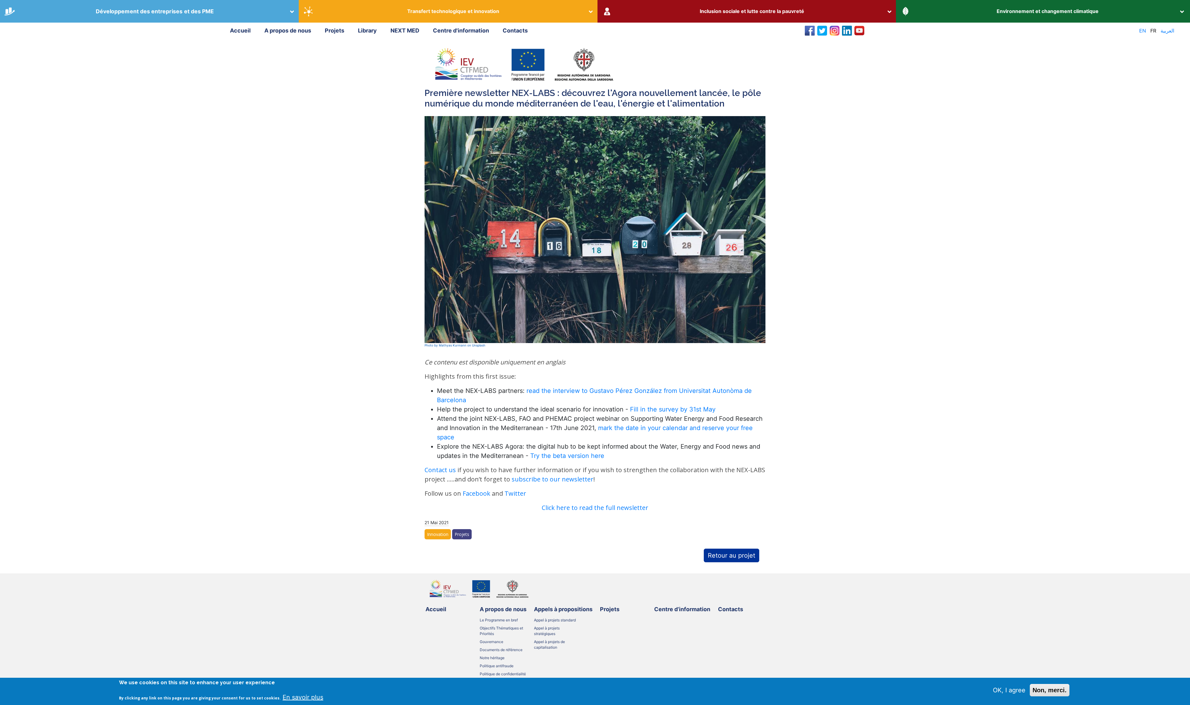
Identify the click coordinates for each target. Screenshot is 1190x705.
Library (367, 30)
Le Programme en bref (499, 620)
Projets (334, 30)
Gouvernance (491, 641)
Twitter (515, 493)
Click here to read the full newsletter (595, 507)
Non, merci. (1050, 690)
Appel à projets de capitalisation (549, 644)
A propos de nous (287, 30)
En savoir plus (303, 697)
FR (1153, 31)
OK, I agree (1009, 690)
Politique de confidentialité (503, 674)
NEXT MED (404, 30)
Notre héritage (492, 657)
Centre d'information (461, 30)
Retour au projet (731, 555)
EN (1142, 31)
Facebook (476, 493)
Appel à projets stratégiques (547, 631)
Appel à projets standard (555, 620)
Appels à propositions (563, 609)
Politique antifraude (496, 666)
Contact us (440, 470)
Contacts (515, 30)
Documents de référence (501, 649)
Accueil (240, 30)
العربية (1167, 31)
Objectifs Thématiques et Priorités (501, 631)
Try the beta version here (567, 455)
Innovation (437, 534)
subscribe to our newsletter (552, 479)
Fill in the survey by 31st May (673, 409)
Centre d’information (682, 609)
